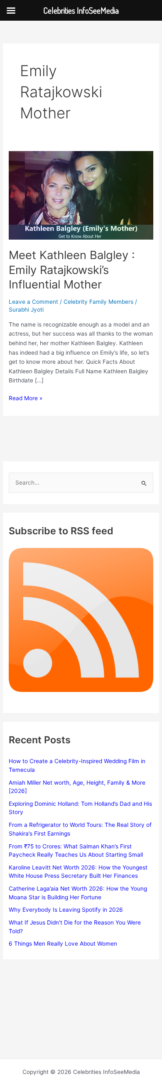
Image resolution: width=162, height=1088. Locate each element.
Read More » (25, 398)
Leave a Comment (33, 301)
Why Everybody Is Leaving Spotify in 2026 (66, 909)
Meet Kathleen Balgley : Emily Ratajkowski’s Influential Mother (72, 269)
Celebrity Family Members (98, 301)
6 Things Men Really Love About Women (63, 943)
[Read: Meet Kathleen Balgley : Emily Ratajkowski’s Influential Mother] (81, 194)
